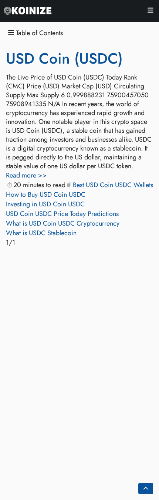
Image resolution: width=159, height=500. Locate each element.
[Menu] (150, 11)
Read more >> (26, 175)
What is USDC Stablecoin (41, 233)
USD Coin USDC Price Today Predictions (62, 214)
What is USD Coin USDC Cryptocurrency (62, 223)
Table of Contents (38, 33)
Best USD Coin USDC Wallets (113, 185)
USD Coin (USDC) (64, 58)
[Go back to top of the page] (145, 488)
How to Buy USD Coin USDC (45, 194)
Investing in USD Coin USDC (45, 204)
